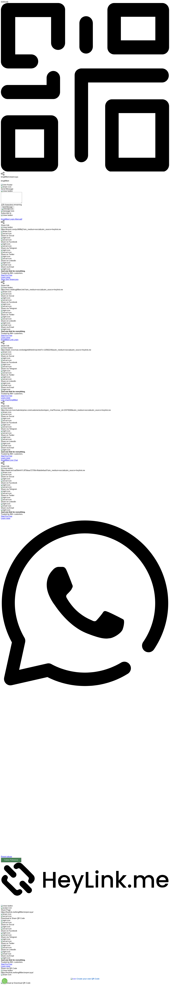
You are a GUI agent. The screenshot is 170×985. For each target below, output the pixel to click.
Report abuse (6, 857)
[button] (85, 774)
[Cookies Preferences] (5, 981)
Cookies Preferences (11, 860)
